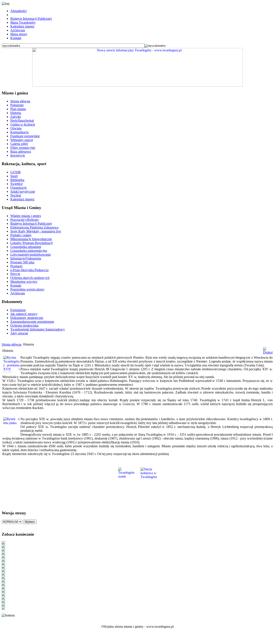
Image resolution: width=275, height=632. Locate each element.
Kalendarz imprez (22, 26)
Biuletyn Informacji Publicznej (31, 18)
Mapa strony (18, 34)
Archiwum (17, 30)
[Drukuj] (268, 352)
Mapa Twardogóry (23, 22)
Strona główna (11, 344)
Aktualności (18, 11)
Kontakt (15, 38)
